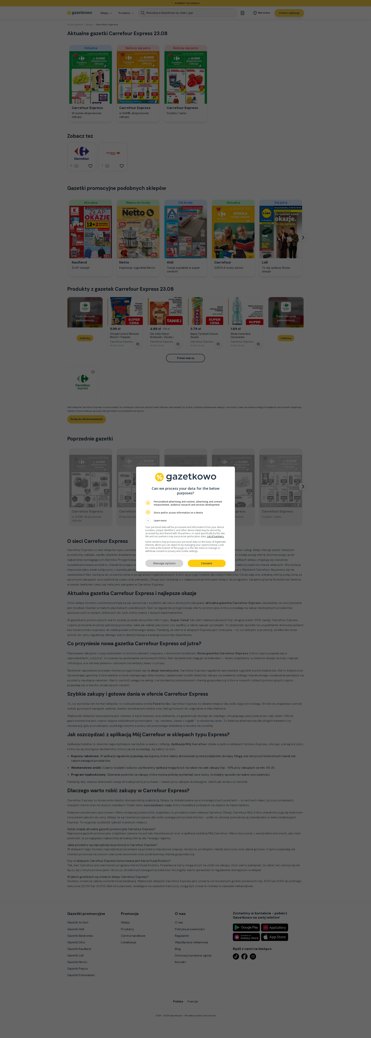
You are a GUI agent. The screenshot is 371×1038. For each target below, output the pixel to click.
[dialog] (185, 519)
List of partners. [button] (215, 536)
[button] (185, 520)
